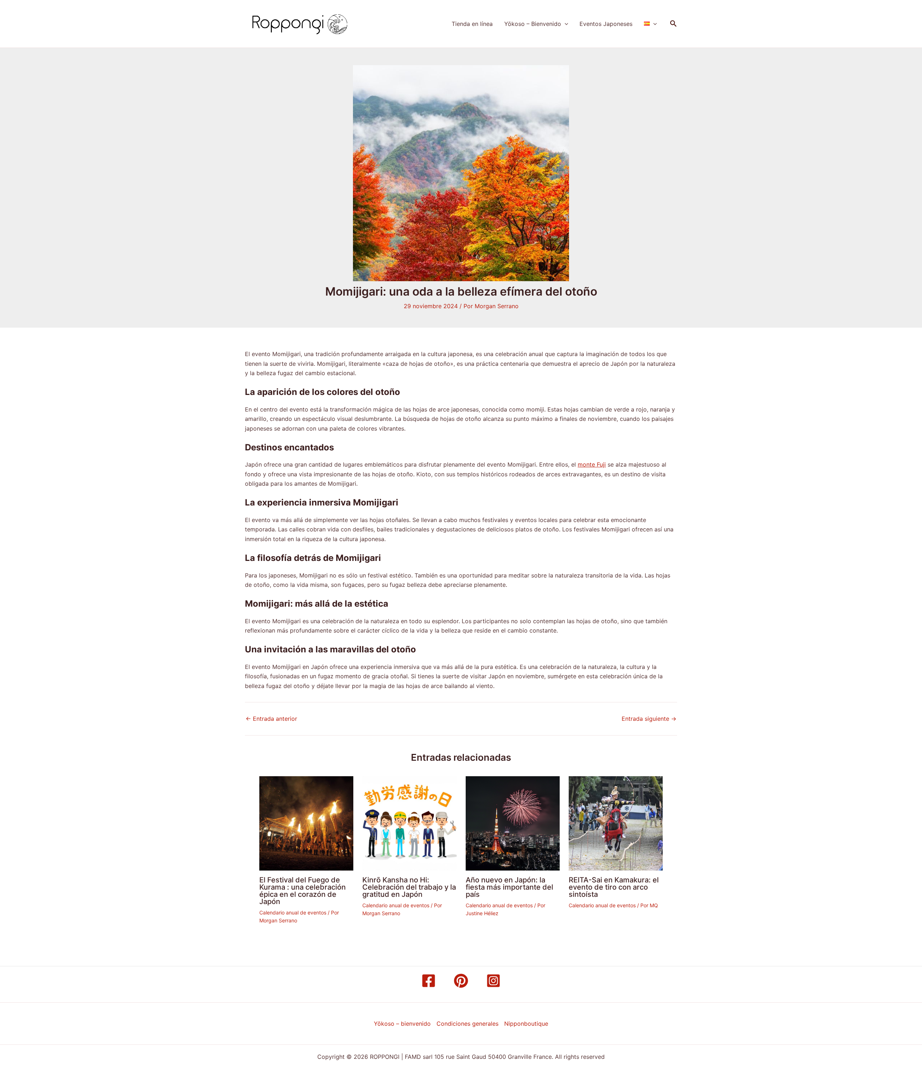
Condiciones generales (467, 1023)
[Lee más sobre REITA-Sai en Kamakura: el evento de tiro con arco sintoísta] (616, 822)
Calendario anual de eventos (292, 912)
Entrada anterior (271, 718)
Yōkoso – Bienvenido (532, 23)
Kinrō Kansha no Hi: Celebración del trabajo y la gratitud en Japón (409, 887)
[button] (564, 23)
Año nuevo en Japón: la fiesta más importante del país (509, 887)
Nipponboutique (526, 1023)
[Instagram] (493, 981)
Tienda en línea (472, 23)
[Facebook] (428, 981)
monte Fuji (592, 464)
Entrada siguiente (649, 718)
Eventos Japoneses (605, 23)
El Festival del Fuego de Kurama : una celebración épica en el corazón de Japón (302, 891)
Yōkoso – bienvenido (402, 1023)
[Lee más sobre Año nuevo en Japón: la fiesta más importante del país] (513, 822)
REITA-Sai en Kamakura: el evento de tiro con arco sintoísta (614, 887)
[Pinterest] (461, 981)
